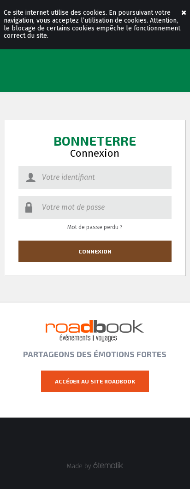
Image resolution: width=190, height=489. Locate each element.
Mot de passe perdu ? (95, 227)
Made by (80, 466)
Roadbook (95, 330)
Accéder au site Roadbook (95, 381)
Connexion (95, 251)
